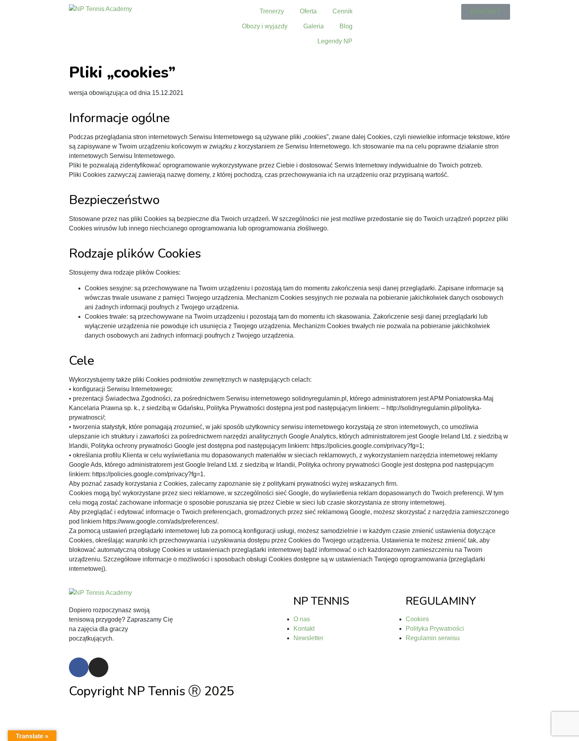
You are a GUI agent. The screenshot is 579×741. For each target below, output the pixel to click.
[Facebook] (79, 667)
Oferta (308, 11)
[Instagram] (98, 667)
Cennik (342, 11)
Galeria (313, 26)
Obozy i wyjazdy (265, 26)
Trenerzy (272, 11)
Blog (346, 26)
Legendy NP (335, 41)
